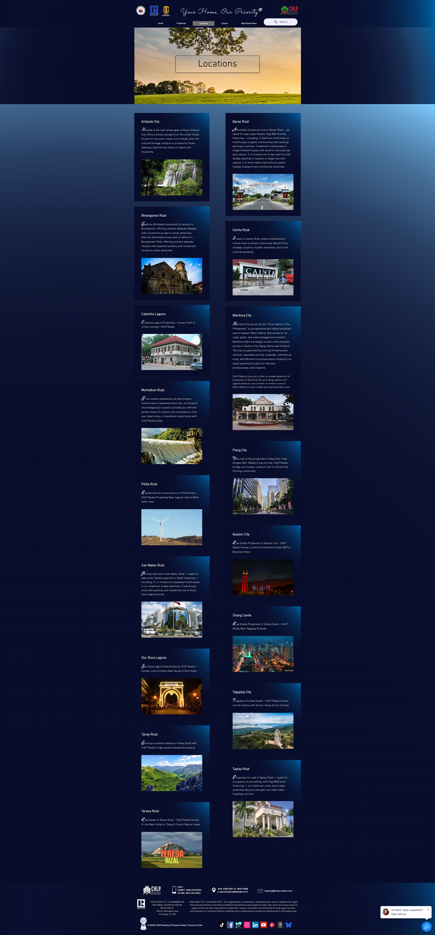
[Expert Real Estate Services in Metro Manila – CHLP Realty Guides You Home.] (230, 925)
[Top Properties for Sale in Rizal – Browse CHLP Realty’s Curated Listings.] (255, 925)
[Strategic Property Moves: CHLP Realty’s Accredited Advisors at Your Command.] (280, 925)
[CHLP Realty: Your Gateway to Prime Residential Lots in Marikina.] (222, 925)
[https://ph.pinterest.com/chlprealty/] (272, 925)
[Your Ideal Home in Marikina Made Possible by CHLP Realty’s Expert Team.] (263, 925)
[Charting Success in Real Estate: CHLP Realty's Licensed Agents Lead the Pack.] (288, 925)
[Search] (297, 13)
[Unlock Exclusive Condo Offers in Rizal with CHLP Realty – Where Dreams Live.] (238, 925)
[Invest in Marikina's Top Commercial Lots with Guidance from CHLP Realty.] (247, 925)
